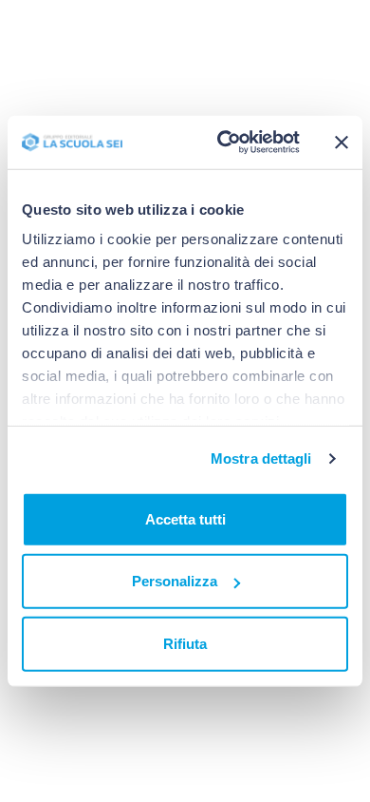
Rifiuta (185, 643)
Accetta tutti (185, 518)
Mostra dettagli (261, 458)
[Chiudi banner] (341, 142)
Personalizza (174, 581)
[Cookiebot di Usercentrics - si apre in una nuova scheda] (224, 142)
